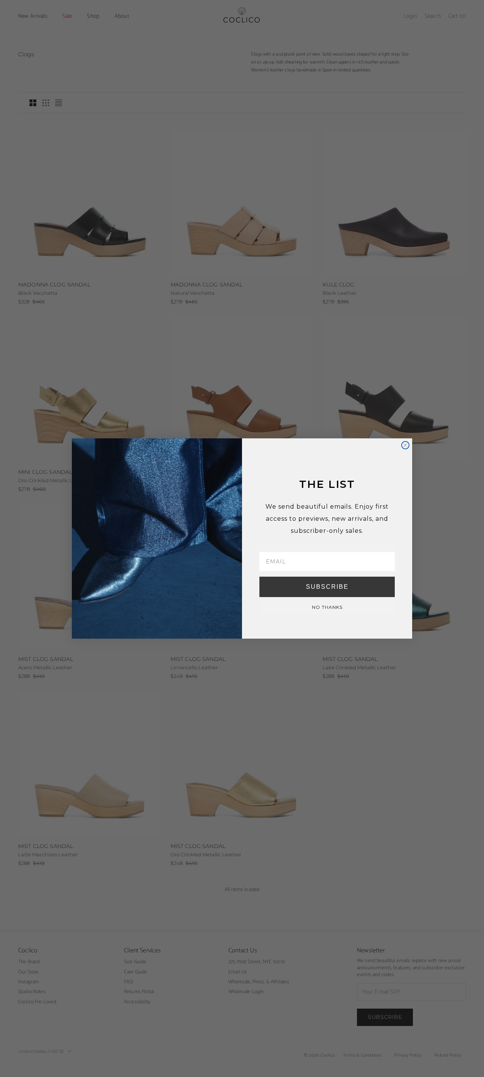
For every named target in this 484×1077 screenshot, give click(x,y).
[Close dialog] (405, 445)
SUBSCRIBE (327, 586)
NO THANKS (327, 607)
